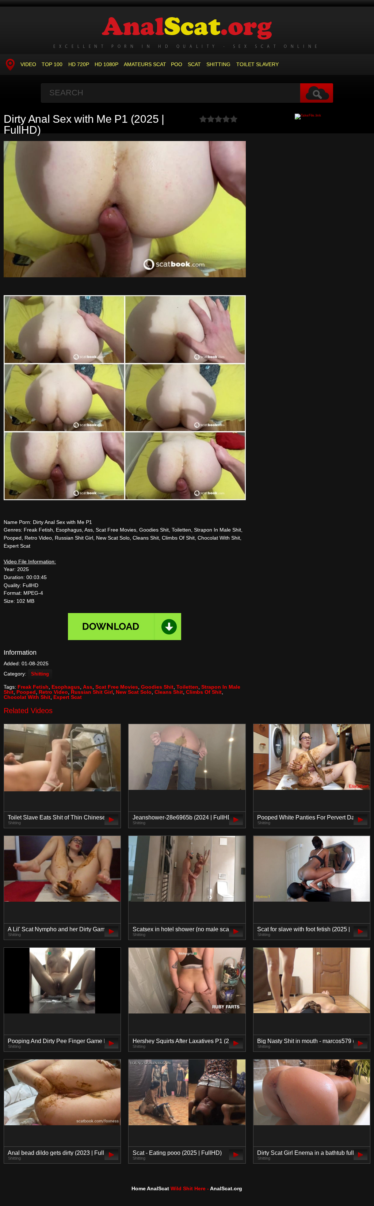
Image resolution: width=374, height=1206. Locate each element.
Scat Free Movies (116, 687)
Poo (176, 64)
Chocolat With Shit (27, 697)
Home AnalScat (150, 1188)
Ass (87, 687)
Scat (194, 64)
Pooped (26, 692)
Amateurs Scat (145, 64)
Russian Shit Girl (92, 692)
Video (28, 64)
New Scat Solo (134, 692)
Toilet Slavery (257, 64)
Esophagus (65, 687)
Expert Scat (67, 697)
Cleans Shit (168, 692)
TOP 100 (52, 64)
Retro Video (53, 692)
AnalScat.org (226, 1188)
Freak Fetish (33, 687)
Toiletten (187, 687)
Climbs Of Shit (204, 692)
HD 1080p (106, 64)
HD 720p (78, 64)
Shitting (218, 64)
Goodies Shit (157, 687)
